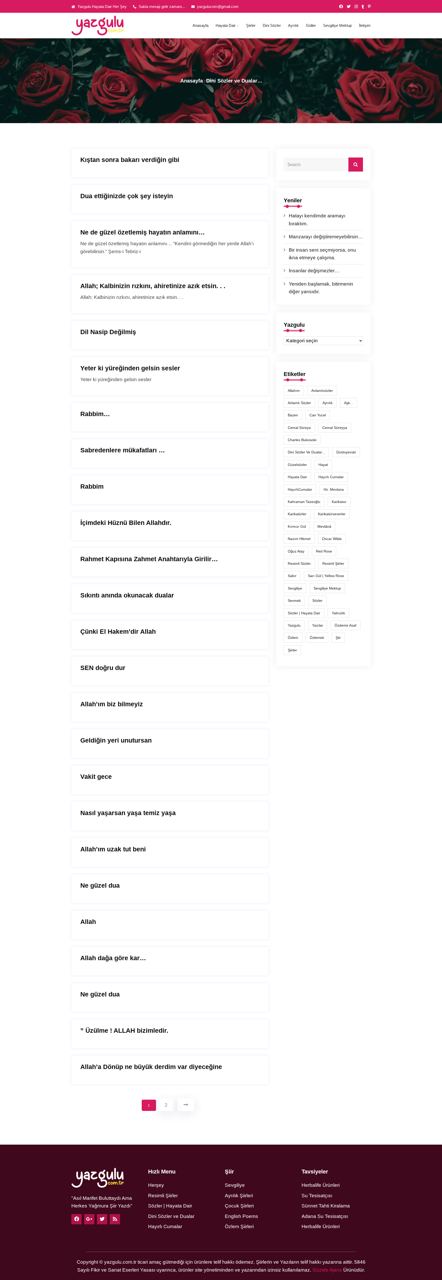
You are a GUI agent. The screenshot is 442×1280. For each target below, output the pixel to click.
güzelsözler (297, 465)
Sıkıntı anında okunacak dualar (127, 595)
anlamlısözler (322, 391)
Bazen (293, 415)
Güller (311, 25)
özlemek (317, 638)
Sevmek (294, 600)
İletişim (365, 25)
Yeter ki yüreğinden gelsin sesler (130, 368)
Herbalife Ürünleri (321, 1185)
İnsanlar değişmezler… (314, 270)
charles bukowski (302, 440)
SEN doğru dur (102, 667)
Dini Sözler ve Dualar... (306, 452)
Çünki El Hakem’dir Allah (118, 631)
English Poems (241, 1216)
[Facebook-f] (341, 7)
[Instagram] (356, 7)
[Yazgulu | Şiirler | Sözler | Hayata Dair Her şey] (105, 26)
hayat (323, 465)
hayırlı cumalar (331, 477)
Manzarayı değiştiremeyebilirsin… (326, 236)
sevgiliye (295, 588)
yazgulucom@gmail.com (217, 6)
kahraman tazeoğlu (304, 502)
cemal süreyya (334, 428)
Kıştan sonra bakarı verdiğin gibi (129, 159)
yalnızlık (338, 613)
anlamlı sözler (299, 403)
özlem (293, 638)
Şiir (338, 638)
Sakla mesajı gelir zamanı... (161, 6)
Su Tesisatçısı (317, 1195)
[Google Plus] (89, 1219)
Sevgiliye (235, 1185)
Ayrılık (293, 25)
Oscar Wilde (332, 539)
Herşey (156, 1185)
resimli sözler (299, 563)
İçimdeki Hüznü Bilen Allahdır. (125, 522)
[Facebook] (76, 1219)
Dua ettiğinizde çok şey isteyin (126, 195)
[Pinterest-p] (369, 7)
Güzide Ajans (327, 1270)
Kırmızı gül (297, 526)
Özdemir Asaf (345, 625)
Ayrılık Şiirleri (239, 1195)
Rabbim (92, 486)
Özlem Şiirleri (239, 1226)
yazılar (317, 625)
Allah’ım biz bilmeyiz (111, 704)
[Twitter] (349, 7)
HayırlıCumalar (300, 489)
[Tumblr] (363, 7)
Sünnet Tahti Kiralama (326, 1205)
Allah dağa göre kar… (113, 957)
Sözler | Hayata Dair (304, 613)
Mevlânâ (324, 526)
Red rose (324, 551)
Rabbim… (95, 413)
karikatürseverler (332, 514)
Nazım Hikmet (299, 539)
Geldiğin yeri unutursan (116, 740)
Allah (88, 921)
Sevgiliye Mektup (337, 25)
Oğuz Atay (296, 551)
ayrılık (328, 403)
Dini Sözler (272, 25)
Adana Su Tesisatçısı (325, 1216)
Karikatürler (297, 514)
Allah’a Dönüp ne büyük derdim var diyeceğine (151, 1066)
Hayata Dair (226, 25)
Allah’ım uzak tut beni (113, 849)
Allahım (294, 391)
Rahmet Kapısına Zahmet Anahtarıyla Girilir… (149, 558)
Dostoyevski (346, 452)
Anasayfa (200, 25)
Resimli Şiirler (333, 563)
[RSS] (115, 1219)
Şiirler (251, 25)
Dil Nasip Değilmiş (108, 331)
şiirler (292, 650)
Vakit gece (96, 776)
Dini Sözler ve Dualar (171, 1216)
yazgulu (294, 625)
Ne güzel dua (100, 885)
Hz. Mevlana (334, 489)
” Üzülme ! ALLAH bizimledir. (124, 1030)
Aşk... (348, 403)
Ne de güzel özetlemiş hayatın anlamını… (142, 232)
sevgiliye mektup (327, 588)
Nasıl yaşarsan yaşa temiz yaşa (128, 812)
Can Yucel (318, 415)
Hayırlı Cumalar (165, 1226)
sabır (292, 576)
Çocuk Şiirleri (239, 1205)
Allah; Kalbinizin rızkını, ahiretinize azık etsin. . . (152, 285)
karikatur (339, 502)
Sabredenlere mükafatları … (122, 450)
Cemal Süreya (299, 428)
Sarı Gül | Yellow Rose (326, 576)
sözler (317, 600)
